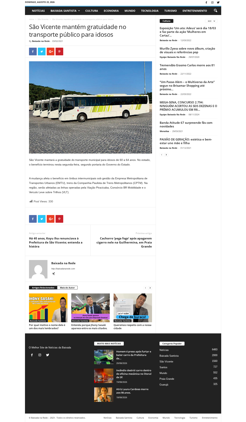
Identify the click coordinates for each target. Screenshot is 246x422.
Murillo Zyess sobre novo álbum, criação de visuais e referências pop (187, 50)
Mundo (130, 10)
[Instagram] (212, 3)
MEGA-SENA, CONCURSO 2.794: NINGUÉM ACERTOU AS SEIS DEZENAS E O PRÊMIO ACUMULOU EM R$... (188, 105)
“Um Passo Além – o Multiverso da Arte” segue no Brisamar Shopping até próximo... (187, 85)
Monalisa (164, 131)
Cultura (91, 10)
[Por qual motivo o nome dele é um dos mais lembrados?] (48, 307)
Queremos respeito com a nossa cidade (132, 326)
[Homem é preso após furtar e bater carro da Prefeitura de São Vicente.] (103, 357)
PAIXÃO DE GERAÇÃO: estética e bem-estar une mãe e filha (186, 141)
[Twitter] (218, 3)
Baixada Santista (63, 10)
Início (31, 19)
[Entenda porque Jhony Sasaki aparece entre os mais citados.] (90, 307)
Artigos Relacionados (43, 287)
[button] (215, 11)
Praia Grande (167, 378)
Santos (163, 367)
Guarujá (164, 384)
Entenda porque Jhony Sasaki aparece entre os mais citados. (89, 326)
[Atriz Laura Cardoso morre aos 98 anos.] (103, 394)
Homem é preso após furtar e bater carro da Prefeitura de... (133, 355)
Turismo (170, 10)
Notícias (38, 10)
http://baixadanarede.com (63, 268)
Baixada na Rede (41, 41)
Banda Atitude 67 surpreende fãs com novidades (186, 124)
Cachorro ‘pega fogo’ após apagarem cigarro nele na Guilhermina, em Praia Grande (124, 242)
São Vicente (43, 19)
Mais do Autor (67, 287)
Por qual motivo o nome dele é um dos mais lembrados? (47, 326)
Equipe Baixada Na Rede (172, 57)
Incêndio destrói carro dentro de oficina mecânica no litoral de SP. (133, 374)
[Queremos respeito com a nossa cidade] (133, 307)
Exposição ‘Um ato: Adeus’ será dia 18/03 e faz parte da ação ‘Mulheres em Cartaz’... (188, 31)
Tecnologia (150, 10)
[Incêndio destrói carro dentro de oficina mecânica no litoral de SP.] (103, 376)
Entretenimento (195, 10)
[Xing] (53, 274)
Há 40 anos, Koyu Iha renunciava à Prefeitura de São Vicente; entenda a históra (55, 242)
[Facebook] (206, 3)
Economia (111, 10)
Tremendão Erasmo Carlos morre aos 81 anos (187, 67)
